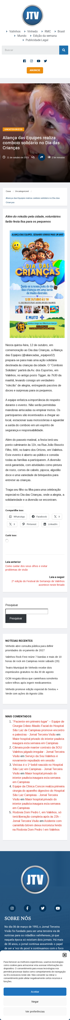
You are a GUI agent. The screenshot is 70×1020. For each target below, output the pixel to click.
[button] (64, 955)
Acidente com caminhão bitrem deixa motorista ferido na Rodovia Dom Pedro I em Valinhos (37, 825)
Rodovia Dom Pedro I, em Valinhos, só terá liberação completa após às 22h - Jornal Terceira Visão (37, 816)
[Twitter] (46, 61)
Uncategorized (13, 129)
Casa (8, 191)
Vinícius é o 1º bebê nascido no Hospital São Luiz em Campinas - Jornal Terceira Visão (38, 769)
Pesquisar (11, 605)
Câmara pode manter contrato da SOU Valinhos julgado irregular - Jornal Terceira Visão (38, 752)
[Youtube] (39, 61)
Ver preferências (35, 1011)
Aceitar (35, 991)
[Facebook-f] (25, 61)
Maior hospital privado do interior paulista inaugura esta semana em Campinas (36, 778)
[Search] (63, 50)
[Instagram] (32, 61)
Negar (35, 1001)
